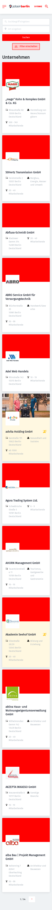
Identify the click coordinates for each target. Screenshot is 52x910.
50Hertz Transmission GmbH (23, 172)
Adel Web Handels (17, 371)
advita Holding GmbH (19, 431)
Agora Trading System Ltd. (22, 500)
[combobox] (26, 21)
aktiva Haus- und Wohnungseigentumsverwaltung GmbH (26, 710)
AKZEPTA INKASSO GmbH (21, 787)
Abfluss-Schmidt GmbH (20, 232)
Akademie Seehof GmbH (21, 634)
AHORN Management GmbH (23, 563)
